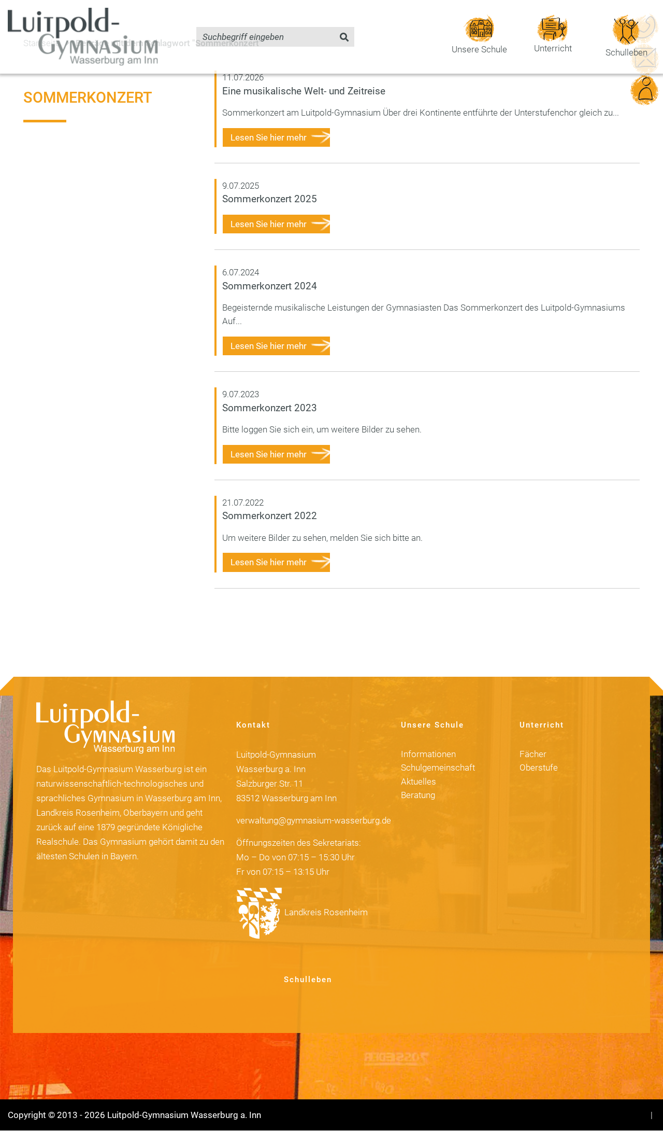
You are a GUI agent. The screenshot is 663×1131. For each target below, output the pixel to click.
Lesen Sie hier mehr (268, 137)
